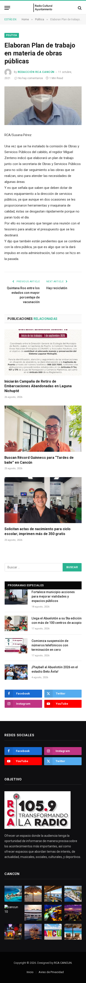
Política (11, 35)
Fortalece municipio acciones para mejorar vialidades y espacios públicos (53, 596)
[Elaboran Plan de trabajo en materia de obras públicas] (43, 105)
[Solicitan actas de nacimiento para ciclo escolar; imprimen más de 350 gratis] (43, 500)
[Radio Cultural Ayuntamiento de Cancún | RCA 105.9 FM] (43, 8)
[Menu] (7, 8)
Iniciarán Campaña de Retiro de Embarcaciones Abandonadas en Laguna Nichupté (38, 386)
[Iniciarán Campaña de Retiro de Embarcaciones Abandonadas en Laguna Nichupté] (43, 352)
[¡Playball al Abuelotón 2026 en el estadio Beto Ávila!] (16, 672)
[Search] (79, 8)
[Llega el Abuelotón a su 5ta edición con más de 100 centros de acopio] (16, 623)
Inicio (30, 972)
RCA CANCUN (63, 962)
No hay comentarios (30, 78)
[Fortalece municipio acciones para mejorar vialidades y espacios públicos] (16, 597)
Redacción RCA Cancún (36, 72)
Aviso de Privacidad (51, 972)
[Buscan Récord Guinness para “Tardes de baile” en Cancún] (43, 429)
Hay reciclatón (56, 288)
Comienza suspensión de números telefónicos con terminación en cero (50, 645)
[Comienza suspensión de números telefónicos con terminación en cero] (16, 645)
